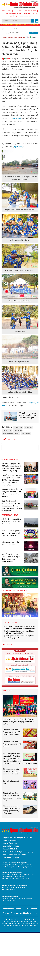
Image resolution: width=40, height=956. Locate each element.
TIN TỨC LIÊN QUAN (10, 460)
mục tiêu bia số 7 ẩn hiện (11, 434)
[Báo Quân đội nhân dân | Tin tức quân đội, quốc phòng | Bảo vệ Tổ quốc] (20, 4)
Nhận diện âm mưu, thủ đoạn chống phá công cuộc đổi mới (11, 771)
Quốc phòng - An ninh (8, 29)
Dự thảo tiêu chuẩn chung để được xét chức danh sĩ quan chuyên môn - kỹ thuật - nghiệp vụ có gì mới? (12, 506)
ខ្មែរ (16, 16)
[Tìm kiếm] (32, 21)
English (27, 13)
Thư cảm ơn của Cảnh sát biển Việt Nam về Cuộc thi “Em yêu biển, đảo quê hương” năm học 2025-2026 (12, 480)
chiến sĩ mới (16, 118)
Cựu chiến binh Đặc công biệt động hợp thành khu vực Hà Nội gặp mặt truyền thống (19, 721)
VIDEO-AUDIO (6, 11)
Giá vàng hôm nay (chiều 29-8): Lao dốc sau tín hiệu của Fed (12, 732)
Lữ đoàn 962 (18, 427)
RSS (36, 913)
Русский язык (25, 16)
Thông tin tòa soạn (30, 909)
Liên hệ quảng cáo (26, 913)
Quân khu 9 (18, 147)
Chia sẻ (34, 33)
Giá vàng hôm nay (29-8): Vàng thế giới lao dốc (12, 744)
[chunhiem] (20, 582)
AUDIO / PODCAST (12, 622)
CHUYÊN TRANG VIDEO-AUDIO (14, 590)
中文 (34, 13)
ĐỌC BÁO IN (18, 11)
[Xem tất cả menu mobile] (36, 21)
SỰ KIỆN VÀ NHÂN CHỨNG (12, 13)
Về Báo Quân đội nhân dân (12, 909)
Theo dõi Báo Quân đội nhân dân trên (14, 37)
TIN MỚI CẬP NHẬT (10, 515)
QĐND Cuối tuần (30, 11)
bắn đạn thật (26, 434)
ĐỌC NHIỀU (7, 691)
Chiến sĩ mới (18, 430)
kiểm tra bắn (7, 430)
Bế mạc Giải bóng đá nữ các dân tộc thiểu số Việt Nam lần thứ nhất (11, 533)
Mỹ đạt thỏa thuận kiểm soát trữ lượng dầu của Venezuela (11, 521)
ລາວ (11, 16)
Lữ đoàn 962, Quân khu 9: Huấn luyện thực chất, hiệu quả (27, 415)
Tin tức (19, 29)
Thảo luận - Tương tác (10, 913)
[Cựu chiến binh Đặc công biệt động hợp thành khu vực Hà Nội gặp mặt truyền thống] (20, 706)
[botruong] (20, 571)
